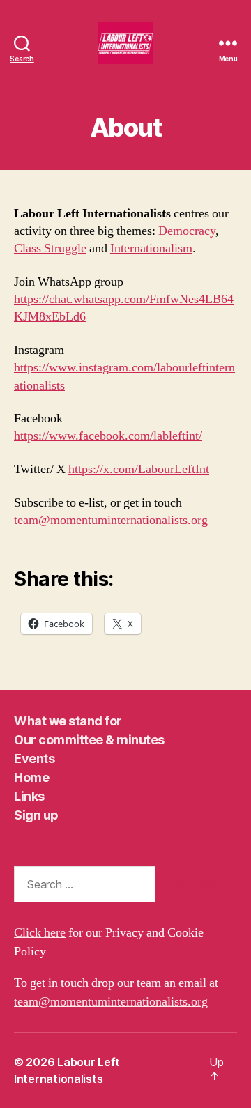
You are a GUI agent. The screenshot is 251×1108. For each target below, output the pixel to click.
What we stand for (68, 721)
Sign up (36, 815)
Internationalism (151, 248)
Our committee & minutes (89, 739)
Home (31, 777)
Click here (40, 933)
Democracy (186, 231)
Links (29, 796)
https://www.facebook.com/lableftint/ (108, 436)
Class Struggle (50, 248)
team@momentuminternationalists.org (111, 520)
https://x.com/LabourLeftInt (138, 469)
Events (34, 758)
